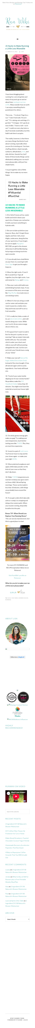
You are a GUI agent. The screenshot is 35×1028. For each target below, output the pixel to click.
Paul (6, 894)
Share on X (22, 199)
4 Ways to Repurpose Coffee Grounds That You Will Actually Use (16, 855)
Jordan (7, 877)
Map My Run (12, 293)
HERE (14, 459)
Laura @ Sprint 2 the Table (14, 901)
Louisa (7, 870)
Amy (7, 886)
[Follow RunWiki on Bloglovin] (17, 658)
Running (8, 599)
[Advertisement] (18, 952)
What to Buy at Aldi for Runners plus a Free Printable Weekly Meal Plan (16, 879)
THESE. (19, 443)
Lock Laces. (24, 451)
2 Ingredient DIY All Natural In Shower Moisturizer (16, 903)
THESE (14, 477)
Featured (14, 598)
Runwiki (17, 24)
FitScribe (19, 1020)
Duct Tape (9, 264)
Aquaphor (20, 244)
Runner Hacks (23, 598)
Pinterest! (18, 4)
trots (23, 152)
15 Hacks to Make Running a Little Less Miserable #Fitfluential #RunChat (18, 189)
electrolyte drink (16, 319)
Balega (17, 280)
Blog (9, 598)
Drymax (25, 280)
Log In (25, 1020)
